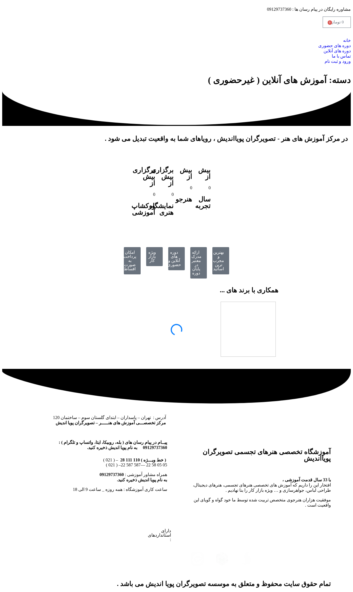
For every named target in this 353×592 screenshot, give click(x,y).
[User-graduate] (185, 215)
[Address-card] (167, 228)
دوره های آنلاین (337, 50)
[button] (176, 35)
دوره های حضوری (334, 45)
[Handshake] (204, 221)
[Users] (148, 228)
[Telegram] (272, 559)
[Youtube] (272, 533)
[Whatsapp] (321, 559)
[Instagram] (321, 533)
